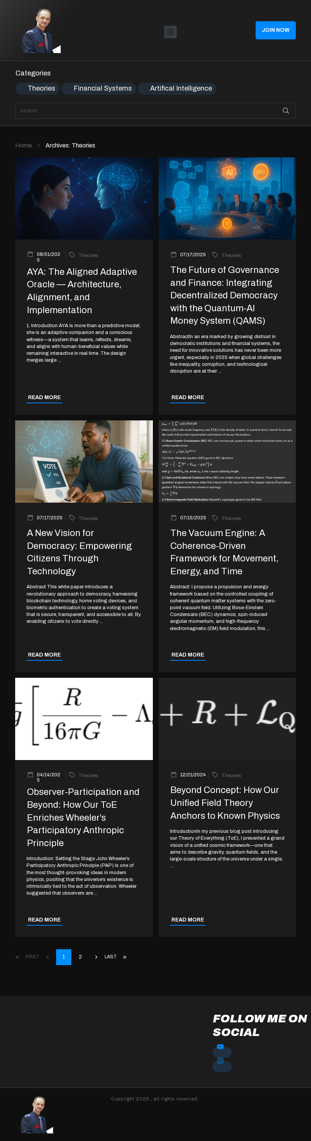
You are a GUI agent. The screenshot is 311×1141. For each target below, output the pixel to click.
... (59, 360)
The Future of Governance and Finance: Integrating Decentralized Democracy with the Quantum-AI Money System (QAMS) (224, 295)
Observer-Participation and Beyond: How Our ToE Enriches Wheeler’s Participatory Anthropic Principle (83, 817)
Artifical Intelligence (181, 88)
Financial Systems (103, 88)
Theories (41, 88)
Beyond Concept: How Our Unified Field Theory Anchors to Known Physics (225, 802)
